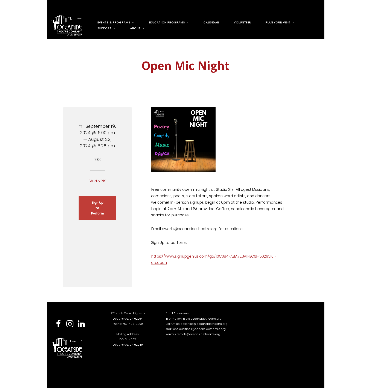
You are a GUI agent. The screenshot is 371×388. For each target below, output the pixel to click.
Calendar (211, 22)
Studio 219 (97, 181)
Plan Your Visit (278, 22)
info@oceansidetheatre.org (201, 318)
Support (104, 28)
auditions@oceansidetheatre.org (202, 329)
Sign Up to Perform (97, 208)
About (135, 28)
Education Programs (167, 22)
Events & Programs (113, 22)
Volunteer (242, 22)
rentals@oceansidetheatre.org (198, 334)
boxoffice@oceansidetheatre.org (204, 324)
